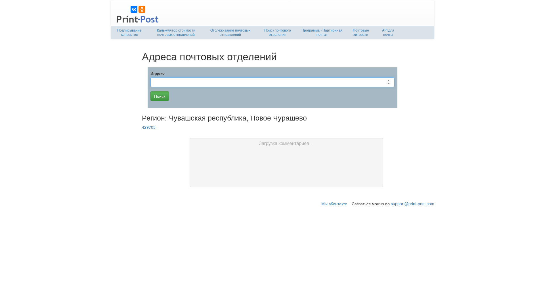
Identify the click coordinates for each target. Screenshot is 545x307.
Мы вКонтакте (334, 203)
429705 (149, 127)
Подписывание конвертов (129, 32)
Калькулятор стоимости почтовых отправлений (176, 32)
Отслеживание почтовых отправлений (230, 32)
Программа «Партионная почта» (322, 32)
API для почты (388, 32)
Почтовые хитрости (361, 32)
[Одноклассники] (142, 9)
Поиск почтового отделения (277, 32)
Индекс (157, 73)
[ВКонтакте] (134, 9)
